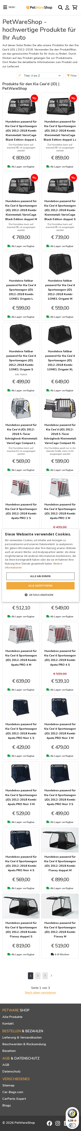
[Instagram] (58, 1123)
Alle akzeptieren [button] (40, 585)
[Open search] (60, 7)
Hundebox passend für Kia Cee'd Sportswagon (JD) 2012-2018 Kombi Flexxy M (60, 929)
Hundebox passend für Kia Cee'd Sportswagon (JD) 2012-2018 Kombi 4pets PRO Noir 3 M (21, 797)
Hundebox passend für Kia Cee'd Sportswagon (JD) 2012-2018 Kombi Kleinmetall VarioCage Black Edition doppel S (60, 210)
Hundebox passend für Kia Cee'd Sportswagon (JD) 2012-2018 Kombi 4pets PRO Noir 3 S (60, 797)
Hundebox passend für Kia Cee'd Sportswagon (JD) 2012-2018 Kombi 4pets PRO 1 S (21, 511)
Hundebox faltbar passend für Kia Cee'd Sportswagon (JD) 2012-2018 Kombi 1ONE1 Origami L (21, 290)
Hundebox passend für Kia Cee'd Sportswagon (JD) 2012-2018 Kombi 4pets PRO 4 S (60, 657)
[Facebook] (50, 1123)
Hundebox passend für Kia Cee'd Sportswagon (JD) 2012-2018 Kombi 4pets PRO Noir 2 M (60, 731)
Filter (73, 76)
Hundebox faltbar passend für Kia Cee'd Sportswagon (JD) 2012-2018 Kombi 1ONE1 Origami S (21, 360)
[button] (40, 594)
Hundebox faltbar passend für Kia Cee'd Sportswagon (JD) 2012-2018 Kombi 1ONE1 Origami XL (60, 360)
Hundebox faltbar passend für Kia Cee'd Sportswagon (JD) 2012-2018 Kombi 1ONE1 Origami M (60, 290)
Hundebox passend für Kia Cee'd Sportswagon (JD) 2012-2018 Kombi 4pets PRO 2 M (60, 511)
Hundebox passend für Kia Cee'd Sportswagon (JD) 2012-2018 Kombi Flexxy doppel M (60, 863)
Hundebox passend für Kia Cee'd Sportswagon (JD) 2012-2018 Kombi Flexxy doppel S (21, 929)
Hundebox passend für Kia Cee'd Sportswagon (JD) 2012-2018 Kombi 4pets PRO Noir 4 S (21, 863)
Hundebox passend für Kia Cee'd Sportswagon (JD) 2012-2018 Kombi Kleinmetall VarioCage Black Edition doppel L (21, 131)
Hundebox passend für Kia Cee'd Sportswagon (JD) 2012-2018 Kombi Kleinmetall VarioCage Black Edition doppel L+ (60, 131)
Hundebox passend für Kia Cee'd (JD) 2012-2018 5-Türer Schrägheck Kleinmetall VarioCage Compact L (21, 434)
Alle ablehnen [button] (40, 576)
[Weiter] (51, 975)
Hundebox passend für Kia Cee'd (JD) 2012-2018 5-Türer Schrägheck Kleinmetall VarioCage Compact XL (60, 434)
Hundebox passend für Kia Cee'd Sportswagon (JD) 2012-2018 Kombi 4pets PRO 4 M (21, 657)
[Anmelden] (67, 7)
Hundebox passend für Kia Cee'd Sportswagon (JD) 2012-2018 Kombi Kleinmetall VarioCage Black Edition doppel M (21, 210)
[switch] (72, 1125)
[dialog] (40, 565)
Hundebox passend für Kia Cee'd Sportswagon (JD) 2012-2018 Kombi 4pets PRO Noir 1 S (21, 731)
